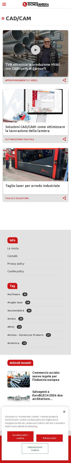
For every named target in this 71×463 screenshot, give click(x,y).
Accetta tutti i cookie (20, 436)
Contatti (12, 255)
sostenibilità (19, 310)
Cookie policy (15, 271)
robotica (17, 343)
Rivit (15, 326)
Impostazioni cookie (35, 449)
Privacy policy (15, 263)
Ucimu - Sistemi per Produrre (29, 335)
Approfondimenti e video (21, 80)
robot (15, 318)
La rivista (13, 248)
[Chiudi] (64, 411)
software (17, 294)
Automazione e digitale (19, 139)
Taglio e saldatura (17, 198)
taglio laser (19, 302)
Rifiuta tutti (49, 438)
